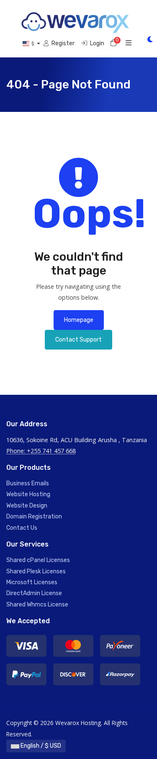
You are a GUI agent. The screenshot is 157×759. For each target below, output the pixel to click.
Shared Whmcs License (37, 604)
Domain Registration (34, 516)
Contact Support (78, 339)
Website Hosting (28, 494)
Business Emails (27, 483)
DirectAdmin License (34, 593)
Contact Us (21, 527)
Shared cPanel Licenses (38, 560)
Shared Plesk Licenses (36, 571)
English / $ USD (40, 745)
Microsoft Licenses (31, 582)
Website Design (26, 505)
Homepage (78, 320)
